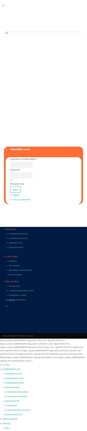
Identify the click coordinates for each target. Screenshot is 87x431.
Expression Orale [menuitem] (12, 387)
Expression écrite (16, 247)
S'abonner (13, 261)
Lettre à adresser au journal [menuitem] (19, 410)
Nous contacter (15, 274)
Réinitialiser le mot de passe (20, 270)
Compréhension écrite (18, 238)
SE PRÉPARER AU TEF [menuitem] (11, 369)
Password (15, 169)
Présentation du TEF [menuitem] (13, 373)
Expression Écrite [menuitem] (12, 401)
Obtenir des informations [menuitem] (18, 392)
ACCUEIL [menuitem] (6, 364)
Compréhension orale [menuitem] (14, 378)
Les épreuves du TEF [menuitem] (13, 414)
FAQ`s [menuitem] (7, 428)
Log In (15, 189)
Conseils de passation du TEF (21, 290)
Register (16, 195)
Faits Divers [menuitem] (12, 405)
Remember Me (17, 184)
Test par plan (14, 286)
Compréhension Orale (18, 234)
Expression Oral (15, 243)
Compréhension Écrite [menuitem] (14, 383)
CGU (6, 306)
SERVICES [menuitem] (6, 423)
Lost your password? (21, 199)
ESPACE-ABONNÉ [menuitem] (9, 419)
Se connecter (14, 265)
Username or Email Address (23, 159)
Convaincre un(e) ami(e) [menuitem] (17, 396)
